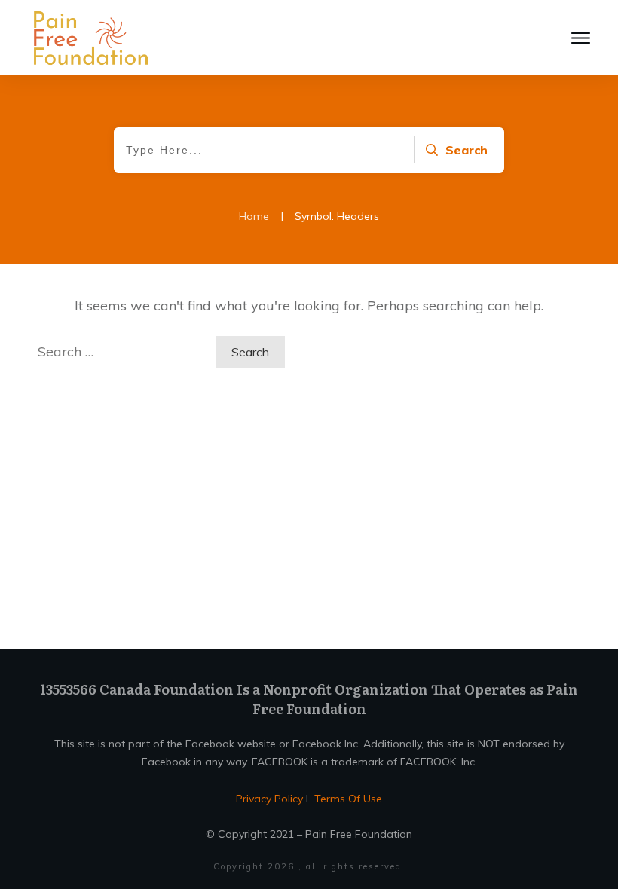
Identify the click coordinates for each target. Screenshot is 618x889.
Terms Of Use (348, 798)
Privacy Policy (271, 798)
